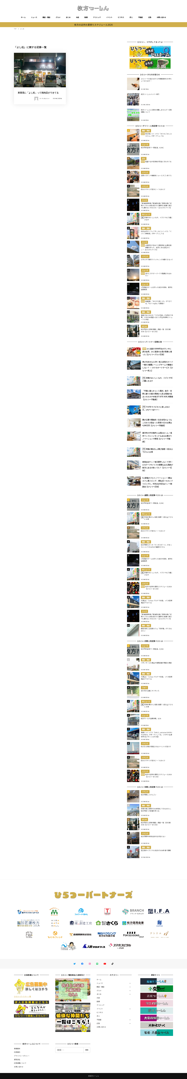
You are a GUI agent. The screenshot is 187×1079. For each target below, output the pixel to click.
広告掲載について (20, 1063)
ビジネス (121, 17)
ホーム (23, 17)
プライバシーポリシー (21, 1056)
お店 (77, 17)
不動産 (140, 17)
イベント (109, 17)
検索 (86, 1050)
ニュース (34, 17)
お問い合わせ (161, 17)
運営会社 (17, 1059)
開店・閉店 (46, 17)
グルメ (58, 17)
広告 (149, 17)
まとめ (68, 17)
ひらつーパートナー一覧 (22, 996)
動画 (86, 17)
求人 (131, 17)
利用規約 (17, 1052)
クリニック (97, 17)
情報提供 (17, 1048)
